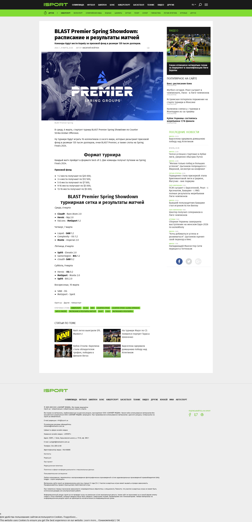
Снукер (145, 13)
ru (193, 4)
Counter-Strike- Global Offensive (125, 308)
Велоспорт (78, 13)
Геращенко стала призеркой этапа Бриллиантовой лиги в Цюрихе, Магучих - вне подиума (188, 178)
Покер (136, 13)
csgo (108, 311)
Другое (193, 13)
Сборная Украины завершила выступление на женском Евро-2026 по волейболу (188, 224)
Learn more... (91, 520)
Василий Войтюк (91, 47)
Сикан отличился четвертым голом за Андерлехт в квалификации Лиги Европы (188, 67)
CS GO (86, 308)
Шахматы (118, 13)
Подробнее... (70, 517)
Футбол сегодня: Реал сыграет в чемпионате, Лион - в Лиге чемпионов (188, 91)
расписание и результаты (123, 311)
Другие (170, 4)
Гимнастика (156, 13)
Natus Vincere (61, 311)
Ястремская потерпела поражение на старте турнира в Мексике (187, 101)
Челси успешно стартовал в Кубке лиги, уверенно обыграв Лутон (187, 155)
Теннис (150, 4)
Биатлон (102, 4)
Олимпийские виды (94, 13)
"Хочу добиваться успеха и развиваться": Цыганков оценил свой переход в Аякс (186, 236)
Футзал (128, 13)
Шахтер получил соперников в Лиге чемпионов (186, 213)
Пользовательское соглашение (55, 473)
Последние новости (184, 132)
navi (92, 308)
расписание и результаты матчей (82, 311)
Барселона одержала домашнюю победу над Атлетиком (187, 140)
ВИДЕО (161, 4)
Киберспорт (124, 4)
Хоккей (163, 399)
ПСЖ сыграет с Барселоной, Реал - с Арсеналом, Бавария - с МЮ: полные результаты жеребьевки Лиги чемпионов (188, 192)
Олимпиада (78, 4)
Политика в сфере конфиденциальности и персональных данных (69, 469)
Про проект (48, 462)
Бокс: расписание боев (179, 83)
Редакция (47, 458)
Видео (173, 30)
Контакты (47, 454)
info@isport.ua (62, 420)
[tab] (179, 261)
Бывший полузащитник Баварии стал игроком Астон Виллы (187, 204)
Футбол (91, 4)
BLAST (101, 311)
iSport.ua (58, 302)
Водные (108, 13)
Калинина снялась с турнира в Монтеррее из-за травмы (183, 110)
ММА (171, 399)
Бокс (112, 4)
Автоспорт (181, 399)
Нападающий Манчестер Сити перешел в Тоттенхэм (185, 247)
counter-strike (103, 308)
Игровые (183, 13)
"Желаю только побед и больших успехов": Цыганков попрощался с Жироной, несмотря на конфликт (187, 166)
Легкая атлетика (170, 13)
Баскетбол (138, 4)
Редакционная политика (53, 466)
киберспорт (76, 308)
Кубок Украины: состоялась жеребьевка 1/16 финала (182, 119)
